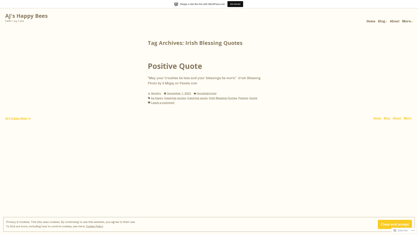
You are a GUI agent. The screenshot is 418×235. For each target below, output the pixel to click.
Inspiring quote (197, 98)
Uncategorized (206, 93)
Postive (243, 98)
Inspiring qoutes (175, 98)
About (395, 21)
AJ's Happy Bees (26, 15)
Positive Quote (175, 66)
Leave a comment (163, 103)
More (406, 21)
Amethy (156, 93)
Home (371, 21)
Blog (381, 21)
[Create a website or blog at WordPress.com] (29, 118)
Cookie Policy (94, 226)
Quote (253, 98)
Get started (235, 4)
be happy (157, 98)
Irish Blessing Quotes (223, 98)
